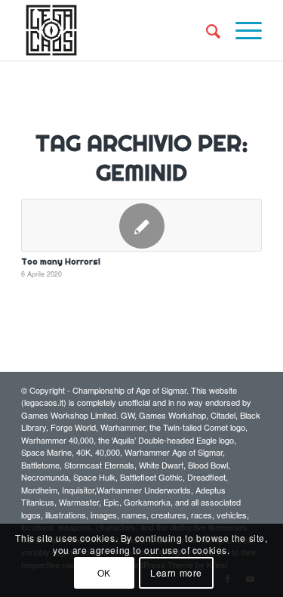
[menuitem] (205, 30)
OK (104, 572)
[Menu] (241, 30)
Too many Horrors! (60, 261)
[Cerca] (205, 30)
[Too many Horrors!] (141, 225)
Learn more (176, 572)
